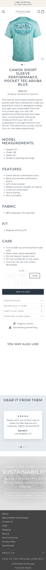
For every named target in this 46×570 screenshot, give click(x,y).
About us (8, 553)
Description (12, 300)
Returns (6, 534)
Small (10, 275)
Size (23, 271)
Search (5, 514)
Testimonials (8, 545)
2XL (26, 282)
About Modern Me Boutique (15, 518)
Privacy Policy (9, 541)
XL (18, 282)
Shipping (12, 94)
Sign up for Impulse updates (22, 559)
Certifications (14, 311)
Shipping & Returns (17, 316)
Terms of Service (10, 538)
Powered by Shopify (23, 568)
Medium (22, 275)
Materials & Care (15, 306)
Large (35, 275)
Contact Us (7, 522)
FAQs (4, 526)
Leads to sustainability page (25, 495)
